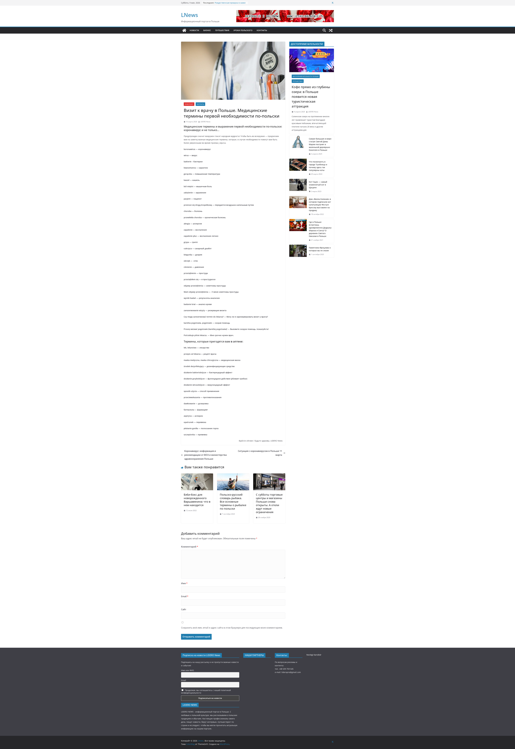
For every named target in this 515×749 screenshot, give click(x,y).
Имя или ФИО (187, 670)
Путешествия (298, 81)
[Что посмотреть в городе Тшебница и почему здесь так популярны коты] (298, 168)
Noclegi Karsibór (313, 654)
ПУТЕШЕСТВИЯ (222, 30)
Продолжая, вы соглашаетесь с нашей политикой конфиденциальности (206, 691)
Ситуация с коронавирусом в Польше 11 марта (260, 453)
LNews (189, 15)
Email (184, 596)
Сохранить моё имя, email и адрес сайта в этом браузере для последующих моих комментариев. (232, 627)
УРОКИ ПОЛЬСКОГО (242, 30)
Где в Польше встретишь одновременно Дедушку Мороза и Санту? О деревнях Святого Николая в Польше (320, 229)
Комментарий (189, 546)
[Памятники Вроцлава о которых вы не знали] (298, 251)
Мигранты (200, 104)
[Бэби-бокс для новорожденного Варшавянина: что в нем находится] (197, 475)
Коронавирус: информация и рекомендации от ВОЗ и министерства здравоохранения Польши (205, 455)
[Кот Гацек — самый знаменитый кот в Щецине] (298, 187)
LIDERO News (205, 122)
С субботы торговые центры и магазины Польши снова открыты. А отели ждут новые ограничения (269, 503)
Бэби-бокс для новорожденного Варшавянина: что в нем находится (197, 500)
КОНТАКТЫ (262, 30)
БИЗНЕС (207, 30)
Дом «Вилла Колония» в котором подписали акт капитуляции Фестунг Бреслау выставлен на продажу (320, 205)
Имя (184, 583)
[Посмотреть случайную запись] (331, 30)
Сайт (183, 609)
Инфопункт (189, 104)
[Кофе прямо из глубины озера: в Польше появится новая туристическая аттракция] (311, 60)
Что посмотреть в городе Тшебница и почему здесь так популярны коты (318, 165)
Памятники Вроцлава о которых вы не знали (320, 249)
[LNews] (184, 30)
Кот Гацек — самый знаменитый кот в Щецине (318, 185)
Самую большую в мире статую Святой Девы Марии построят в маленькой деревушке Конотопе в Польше (320, 144)
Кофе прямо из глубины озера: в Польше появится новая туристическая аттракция (311, 96)
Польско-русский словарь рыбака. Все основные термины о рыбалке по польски (233, 501)
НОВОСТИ (194, 30)
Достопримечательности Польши (306, 76)
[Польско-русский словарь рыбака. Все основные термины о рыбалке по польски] (233, 475)
